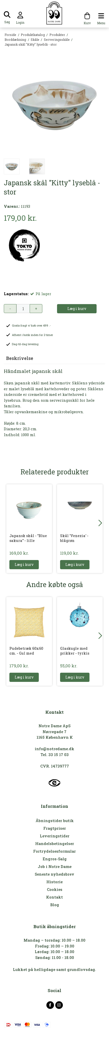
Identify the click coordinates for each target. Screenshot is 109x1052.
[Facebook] (50, 1005)
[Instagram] (59, 1005)
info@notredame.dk (54, 748)
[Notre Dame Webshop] (54, 13)
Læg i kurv (24, 564)
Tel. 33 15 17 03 (55, 754)
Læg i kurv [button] (76, 308)
